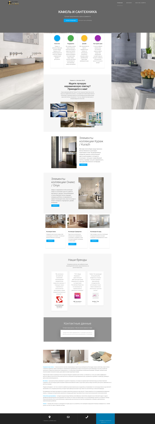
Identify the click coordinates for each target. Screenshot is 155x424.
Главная (120, 2)
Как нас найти (140, 2)
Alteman (108, 422)
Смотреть (83, 164)
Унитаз (44, 403)
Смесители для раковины (49, 396)
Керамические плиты (48, 367)
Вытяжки (45, 380)
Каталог (129, 2)
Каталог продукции (71, 20)
